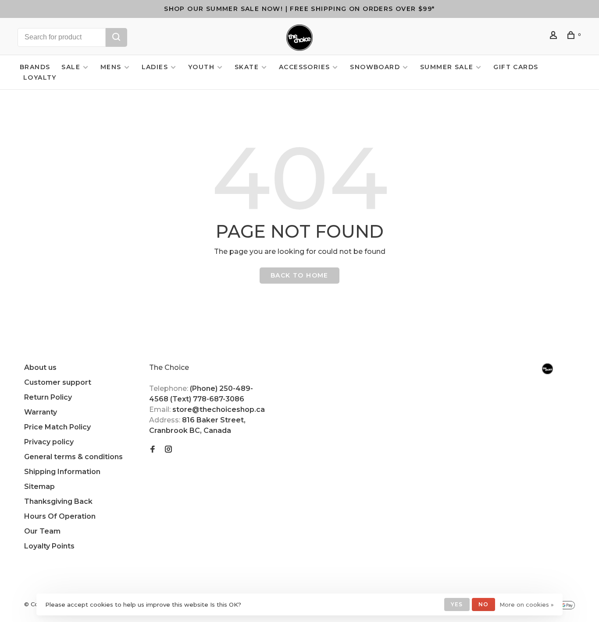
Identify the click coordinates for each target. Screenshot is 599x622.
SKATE (247, 67)
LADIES (155, 67)
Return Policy (48, 397)
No (483, 604)
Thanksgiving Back (58, 501)
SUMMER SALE (446, 67)
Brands (35, 67)
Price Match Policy (57, 427)
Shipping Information (62, 471)
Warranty (40, 412)
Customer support (57, 382)
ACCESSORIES (304, 67)
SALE (70, 67)
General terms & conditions (73, 457)
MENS (110, 67)
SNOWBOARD (375, 67)
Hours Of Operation (60, 516)
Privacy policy (49, 442)
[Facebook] (152, 450)
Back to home (299, 275)
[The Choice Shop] (547, 368)
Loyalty (40, 77)
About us (40, 367)
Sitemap (39, 486)
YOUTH (201, 67)
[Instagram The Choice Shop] (168, 450)
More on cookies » (526, 604)
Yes (457, 604)
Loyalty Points (49, 546)
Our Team (42, 531)
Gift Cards (515, 67)
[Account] (554, 36)
